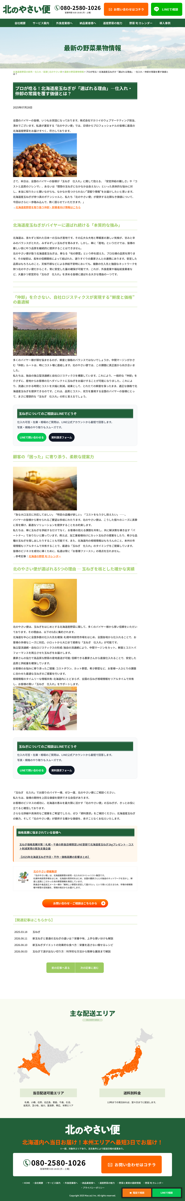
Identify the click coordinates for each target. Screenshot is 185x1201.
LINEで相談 (167, 1192)
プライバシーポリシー (93, 1187)
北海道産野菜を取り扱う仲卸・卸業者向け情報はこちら (48, 207)
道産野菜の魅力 (112, 23)
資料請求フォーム (61, 437)
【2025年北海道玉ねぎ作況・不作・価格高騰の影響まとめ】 (54, 857)
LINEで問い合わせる (32, 437)
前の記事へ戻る (61, 968)
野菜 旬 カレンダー (140, 23)
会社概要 (20, 23)
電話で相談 (137, 1192)
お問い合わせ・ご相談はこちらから (75, 903)
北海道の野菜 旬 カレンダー (45, 556)
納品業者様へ (88, 23)
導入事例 (164, 23)
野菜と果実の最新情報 (130, 1183)
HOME (27, 1183)
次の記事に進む (89, 968)
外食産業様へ (64, 23)
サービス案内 (41, 23)
